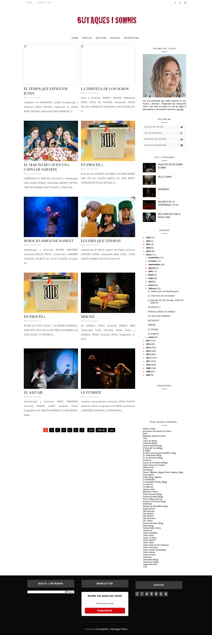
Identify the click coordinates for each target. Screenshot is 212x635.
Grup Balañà (148, 475)
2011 (148, 361)
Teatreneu (147, 557)
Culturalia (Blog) (150, 443)
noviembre (154, 257)
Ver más (180, 109)
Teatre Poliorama (150, 547)
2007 (148, 375)
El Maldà (146, 450)
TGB (145, 567)
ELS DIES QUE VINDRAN (101, 240)
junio (151, 275)
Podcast (115, 38)
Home (29, 2)
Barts (145, 433)
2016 (148, 344)
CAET (145, 438)
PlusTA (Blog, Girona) (152, 499)
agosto (152, 268)
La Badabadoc (149, 479)
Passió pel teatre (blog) (153, 496)
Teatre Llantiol (149, 540)
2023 (148, 237)
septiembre (154, 264)
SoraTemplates (101, 629)
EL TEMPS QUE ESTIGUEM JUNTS (45, 90)
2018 (148, 255)
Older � (101, 430)
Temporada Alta (150, 564)
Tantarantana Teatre (152, 528)
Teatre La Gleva (149, 538)
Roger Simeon (149, 509)
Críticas (87, 38)
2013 (148, 354)
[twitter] (180, 3)
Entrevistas (131, 38)
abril (150, 282)
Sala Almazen (148, 511)
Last (111, 430)
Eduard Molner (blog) (152, 445)
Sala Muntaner (149, 518)
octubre (152, 261)
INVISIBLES (163, 189)
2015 (148, 347)
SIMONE (88, 316)
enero (151, 337)
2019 (148, 251)
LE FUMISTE (91, 392)
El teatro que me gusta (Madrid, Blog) (159, 453)
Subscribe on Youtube (155, 139)
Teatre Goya (148, 535)
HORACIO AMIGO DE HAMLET (49, 240)
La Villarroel (148, 487)
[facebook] (175, 3)
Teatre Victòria (149, 555)
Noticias (101, 38)
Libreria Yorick (149, 489)
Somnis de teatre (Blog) (153, 523)
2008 (148, 371)
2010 (148, 365)
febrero (152, 288)
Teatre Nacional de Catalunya (156, 545)
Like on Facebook (153, 133)
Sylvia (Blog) (148, 526)
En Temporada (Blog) (152, 455)
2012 (148, 358)
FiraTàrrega (148, 470)
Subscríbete (104, 610)
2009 (148, 368)
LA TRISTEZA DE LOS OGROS (105, 88)
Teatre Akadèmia (150, 533)
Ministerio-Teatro (150, 491)
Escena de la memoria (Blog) (155, 463)
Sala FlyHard (148, 516)
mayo (151, 278)
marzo (151, 285)
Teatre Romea (149, 552)
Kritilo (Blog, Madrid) (152, 477)
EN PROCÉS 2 (92, 164)
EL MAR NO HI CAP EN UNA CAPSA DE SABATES (46, 166)
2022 (148, 241)
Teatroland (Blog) (150, 559)
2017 (148, 340)
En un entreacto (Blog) (153, 458)
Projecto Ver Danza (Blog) (154, 501)
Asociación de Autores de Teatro (157, 431)
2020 (148, 248)
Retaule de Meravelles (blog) (155, 506)
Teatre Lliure (148, 542)
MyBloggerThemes (119, 629)
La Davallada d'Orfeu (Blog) (155, 482)
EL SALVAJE (33, 392)
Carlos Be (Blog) (150, 441)
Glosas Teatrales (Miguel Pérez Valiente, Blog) (163, 472)
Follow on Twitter (153, 127)
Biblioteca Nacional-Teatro (154, 436)
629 (91, 430)
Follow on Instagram (155, 145)
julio (150, 271)
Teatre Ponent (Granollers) (154, 550)
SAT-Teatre (147, 521)
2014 (148, 351)
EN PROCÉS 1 (34, 316)
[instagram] (185, 3)
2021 (148, 244)
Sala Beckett (148, 513)
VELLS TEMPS (165, 177)
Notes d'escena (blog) (152, 494)
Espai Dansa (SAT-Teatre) (154, 465)
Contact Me (44, 2)
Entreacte (147, 460)
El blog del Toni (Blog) (152, 448)
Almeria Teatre (149, 429)
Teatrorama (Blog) (151, 562)
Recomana (147, 504)
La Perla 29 (148, 484)
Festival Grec (148, 467)
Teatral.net (147, 530)
